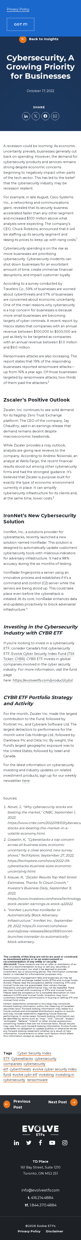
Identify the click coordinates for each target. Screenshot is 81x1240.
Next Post (57, 1102)
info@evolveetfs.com (40, 1190)
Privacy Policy (29, 1231)
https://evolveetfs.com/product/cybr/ (43, 680)
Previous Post (22, 1104)
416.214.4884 (40, 1198)
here (26, 781)
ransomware (37, 1080)
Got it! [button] (20, 24)
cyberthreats (20, 1069)
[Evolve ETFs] (40, 1131)
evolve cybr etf (25, 1075)
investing (46, 1075)
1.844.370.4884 (40, 1205)
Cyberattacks (22, 1059)
